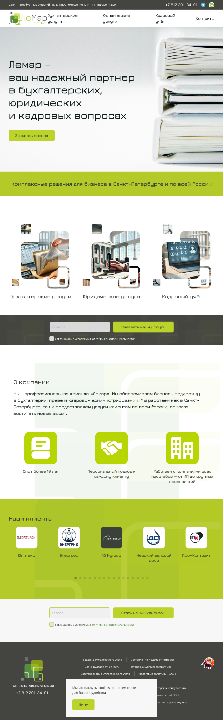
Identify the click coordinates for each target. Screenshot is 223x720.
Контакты (205, 18)
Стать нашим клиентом (143, 612)
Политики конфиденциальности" (112, 339)
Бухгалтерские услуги (62, 18)
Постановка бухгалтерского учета (150, 667)
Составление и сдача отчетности (152, 659)
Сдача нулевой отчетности (102, 667)
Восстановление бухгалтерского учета (105, 674)
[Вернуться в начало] (28, 18)
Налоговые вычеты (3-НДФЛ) (157, 674)
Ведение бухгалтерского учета (102, 659)
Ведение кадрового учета (171, 702)
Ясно (83, 704)
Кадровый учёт (165, 18)
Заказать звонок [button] (31, 135)
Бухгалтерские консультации (168, 688)
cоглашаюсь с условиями (94, 339)
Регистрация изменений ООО (159, 695)
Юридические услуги (116, 18)
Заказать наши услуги (143, 327)
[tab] (75, 578)
